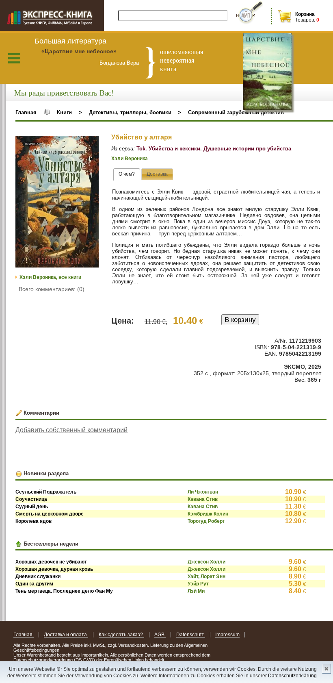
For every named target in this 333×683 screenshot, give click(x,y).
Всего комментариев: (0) (51, 289)
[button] (91, 143)
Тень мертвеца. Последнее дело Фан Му (64, 591)
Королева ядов (33, 521)
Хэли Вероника (129, 158)
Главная (26, 112)
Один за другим (34, 584)
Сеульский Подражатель (45, 492)
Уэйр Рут (198, 584)
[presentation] (127, 174)
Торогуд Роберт (206, 521)
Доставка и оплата (66, 634)
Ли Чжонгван (203, 492)
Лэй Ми (196, 591)
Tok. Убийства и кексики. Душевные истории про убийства (213, 149)
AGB (160, 634)
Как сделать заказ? (121, 634)
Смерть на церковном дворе (49, 514)
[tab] (126, 174)
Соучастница (31, 499)
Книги (64, 112)
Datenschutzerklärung (292, 676)
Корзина (305, 14)
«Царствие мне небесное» (79, 51)
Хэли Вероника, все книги (50, 277)
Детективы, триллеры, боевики (130, 112)
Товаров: (305, 20)
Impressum (227, 634)
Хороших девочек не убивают (51, 562)
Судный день (31, 506)
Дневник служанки (38, 576)
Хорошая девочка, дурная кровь (54, 569)
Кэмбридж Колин (208, 514)
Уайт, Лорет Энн (206, 576)
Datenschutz (190, 634)
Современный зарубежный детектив (236, 112)
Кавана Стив (203, 499)
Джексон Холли (206, 562)
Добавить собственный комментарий (71, 429)
